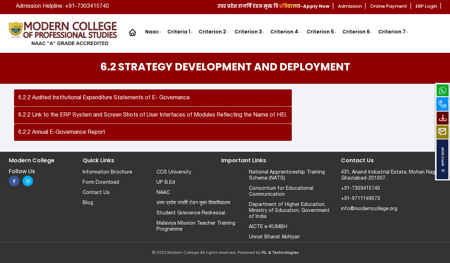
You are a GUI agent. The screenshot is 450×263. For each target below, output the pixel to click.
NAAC (163, 192)
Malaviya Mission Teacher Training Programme (195, 226)
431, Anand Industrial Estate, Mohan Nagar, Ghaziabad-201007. (391, 175)
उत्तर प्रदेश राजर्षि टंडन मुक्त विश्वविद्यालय (193, 203)
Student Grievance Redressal (190, 213)
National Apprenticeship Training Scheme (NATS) (287, 175)
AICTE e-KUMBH (268, 227)
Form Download (101, 182)
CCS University (173, 172)
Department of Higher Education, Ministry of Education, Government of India (289, 210)
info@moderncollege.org (369, 209)
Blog (88, 203)
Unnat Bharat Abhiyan (274, 237)
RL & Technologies (280, 253)
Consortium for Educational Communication (281, 191)
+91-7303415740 (360, 188)
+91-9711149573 (360, 198)
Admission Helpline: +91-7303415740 (62, 6)
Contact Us (96, 192)
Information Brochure (107, 172)
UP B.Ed (165, 182)
